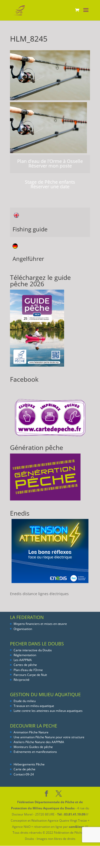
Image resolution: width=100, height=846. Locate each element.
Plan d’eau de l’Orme (28, 670)
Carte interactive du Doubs (33, 650)
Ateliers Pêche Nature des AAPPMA (39, 742)
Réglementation (25, 655)
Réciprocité (21, 679)
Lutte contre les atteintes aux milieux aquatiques (48, 711)
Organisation (23, 629)
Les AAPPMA (23, 660)
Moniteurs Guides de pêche (33, 747)
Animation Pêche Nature (31, 732)
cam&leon (76, 826)
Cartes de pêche (25, 665)
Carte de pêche (24, 769)
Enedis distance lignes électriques (39, 593)
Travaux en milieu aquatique (34, 706)
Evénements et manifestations (35, 752)
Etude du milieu (25, 701)
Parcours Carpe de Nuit (30, 675)
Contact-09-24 (24, 774)
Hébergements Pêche (29, 764)
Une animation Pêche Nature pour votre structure (49, 737)
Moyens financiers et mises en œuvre (40, 624)
